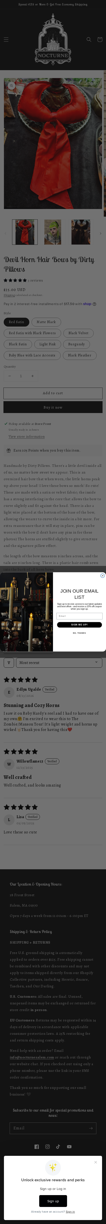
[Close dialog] (103, 576)
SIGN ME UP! (79, 625)
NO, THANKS (79, 633)
